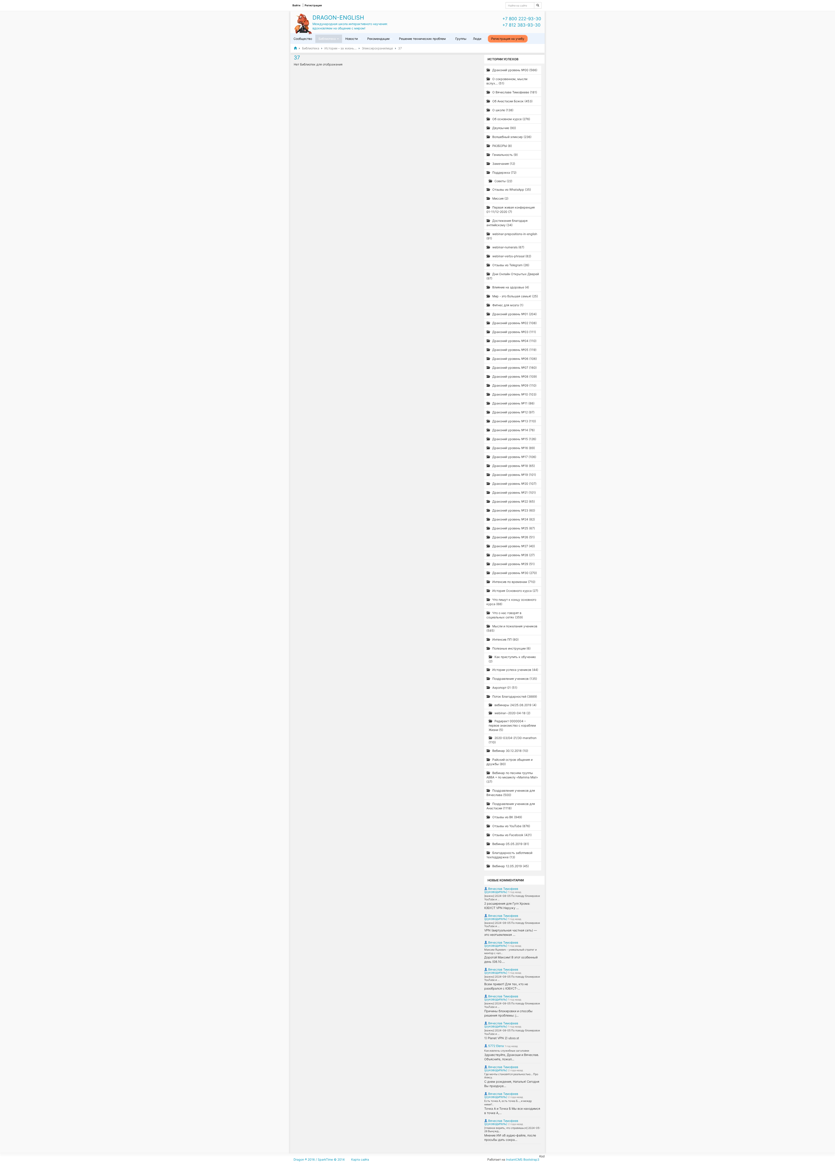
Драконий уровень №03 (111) (513, 332)
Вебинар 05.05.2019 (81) (510, 844)
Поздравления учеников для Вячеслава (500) (510, 793)
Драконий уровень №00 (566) (514, 70)
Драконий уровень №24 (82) (513, 519)
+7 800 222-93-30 (521, 18)
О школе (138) (502, 110)
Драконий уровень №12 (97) (512, 412)
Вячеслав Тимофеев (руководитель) (501, 890)
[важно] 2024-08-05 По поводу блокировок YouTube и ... (512, 897)
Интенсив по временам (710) (513, 582)
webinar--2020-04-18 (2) (512, 713)
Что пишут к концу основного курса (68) (511, 602)
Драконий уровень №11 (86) (512, 403)
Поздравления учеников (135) (514, 678)
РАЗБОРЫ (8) (501, 146)
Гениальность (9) (504, 155)
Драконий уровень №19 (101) (513, 474)
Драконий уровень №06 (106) (514, 358)
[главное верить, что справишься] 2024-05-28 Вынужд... (512, 1129)
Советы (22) (503, 181)
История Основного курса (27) (514, 591)
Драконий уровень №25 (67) (513, 528)
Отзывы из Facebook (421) (511, 835)
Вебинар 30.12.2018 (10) (509, 751)
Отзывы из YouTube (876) (510, 826)
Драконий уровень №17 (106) (513, 457)
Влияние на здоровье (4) (510, 287)
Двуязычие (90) (503, 128)
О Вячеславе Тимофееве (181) (514, 92)
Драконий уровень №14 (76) (513, 430)
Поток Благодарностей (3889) (514, 696)
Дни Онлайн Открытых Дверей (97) (512, 276)
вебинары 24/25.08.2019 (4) (515, 705)
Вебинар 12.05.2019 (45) (510, 866)
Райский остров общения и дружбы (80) (509, 762)
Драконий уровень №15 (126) (513, 439)
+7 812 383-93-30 (521, 25)
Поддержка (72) (503, 172)
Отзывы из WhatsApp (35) (511, 189)
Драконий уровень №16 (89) (513, 448)
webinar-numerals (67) (507, 247)
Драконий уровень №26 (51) (513, 537)
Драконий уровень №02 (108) (514, 323)
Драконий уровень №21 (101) (513, 492)
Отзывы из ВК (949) (506, 817)
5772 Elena (496, 1046)
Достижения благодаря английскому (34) (507, 223)
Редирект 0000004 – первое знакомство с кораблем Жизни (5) (512, 725)
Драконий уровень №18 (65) (513, 466)
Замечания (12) (503, 163)
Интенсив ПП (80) (505, 639)
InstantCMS (514, 1159)
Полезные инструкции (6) (511, 648)
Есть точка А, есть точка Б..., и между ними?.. (508, 1102)
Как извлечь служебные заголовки (506, 1050)
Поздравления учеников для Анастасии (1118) (510, 806)
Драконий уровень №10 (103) (513, 394)
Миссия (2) (499, 198)
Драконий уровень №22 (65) (513, 501)
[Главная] (295, 48)
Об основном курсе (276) (510, 119)
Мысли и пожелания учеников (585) (511, 628)
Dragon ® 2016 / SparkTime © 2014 (319, 1159)
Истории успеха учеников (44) (514, 670)
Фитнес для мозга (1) (507, 305)
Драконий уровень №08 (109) (514, 376)
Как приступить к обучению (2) (512, 659)
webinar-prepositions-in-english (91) (511, 236)
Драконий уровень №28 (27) (513, 555)
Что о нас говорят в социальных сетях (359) (504, 615)
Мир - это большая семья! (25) (514, 296)
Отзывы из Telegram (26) (510, 265)
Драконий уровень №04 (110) (513, 341)
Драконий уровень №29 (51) (513, 564)
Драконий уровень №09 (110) (513, 385)
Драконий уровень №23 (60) (513, 510)
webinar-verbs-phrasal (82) (511, 256)
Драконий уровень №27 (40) (513, 546)
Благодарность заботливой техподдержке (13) (509, 855)
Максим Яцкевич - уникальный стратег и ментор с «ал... (510, 951)
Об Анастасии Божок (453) (512, 101)
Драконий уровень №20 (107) (513, 483)
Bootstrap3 (531, 1159)
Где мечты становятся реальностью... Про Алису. (511, 1075)
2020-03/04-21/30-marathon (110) (512, 740)
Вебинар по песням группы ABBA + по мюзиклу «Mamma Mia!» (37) (512, 777)
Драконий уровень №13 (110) (513, 421)
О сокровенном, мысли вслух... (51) (506, 81)
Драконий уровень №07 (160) (514, 367)
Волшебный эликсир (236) (511, 137)
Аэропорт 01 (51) (504, 687)
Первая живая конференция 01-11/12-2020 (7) (510, 209)
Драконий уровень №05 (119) (513, 350)
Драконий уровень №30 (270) (514, 573)
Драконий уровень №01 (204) (514, 314)
